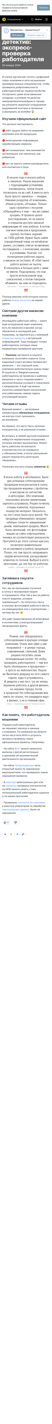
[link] (32, 19)
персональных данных (15, 809)
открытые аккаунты (14, 338)
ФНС (17, 748)
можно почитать (21, 300)
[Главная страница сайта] (4, 19)
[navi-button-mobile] (46, 19)
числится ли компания (31, 802)
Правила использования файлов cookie (15, 9)
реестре (10, 782)
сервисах (11, 785)
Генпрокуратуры (24, 765)
